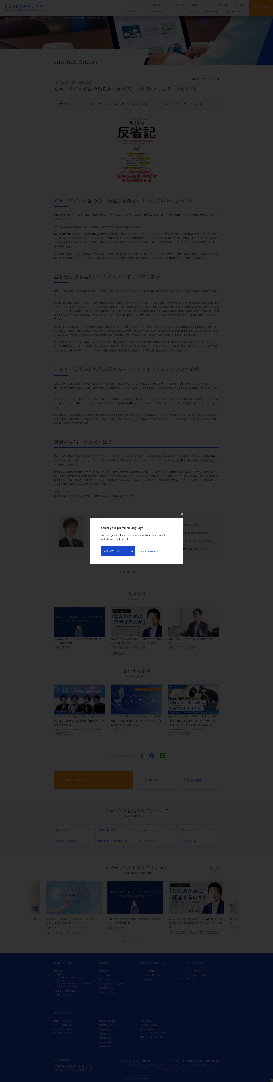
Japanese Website (149, 551)
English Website (111, 551)
